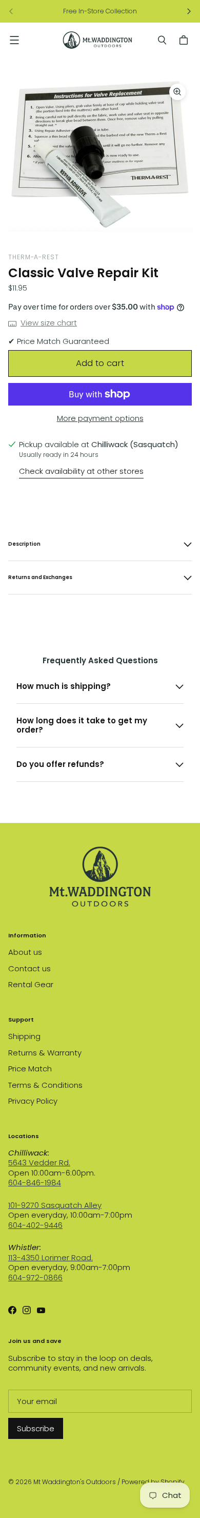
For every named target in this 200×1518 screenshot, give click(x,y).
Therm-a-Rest (33, 257)
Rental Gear (30, 984)
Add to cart (100, 363)
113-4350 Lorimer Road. (50, 1257)
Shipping (24, 1036)
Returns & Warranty (45, 1052)
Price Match (30, 1068)
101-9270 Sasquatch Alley (55, 1205)
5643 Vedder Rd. (39, 1162)
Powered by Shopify (153, 1481)
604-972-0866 (35, 1277)
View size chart (49, 323)
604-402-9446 (35, 1225)
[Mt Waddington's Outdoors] (97, 40)
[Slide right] (189, 11)
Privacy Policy (32, 1101)
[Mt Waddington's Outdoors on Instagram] (26, 1310)
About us (25, 952)
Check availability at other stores (81, 471)
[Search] (162, 40)
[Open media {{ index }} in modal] (100, 155)
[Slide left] (11, 11)
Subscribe (35, 1428)
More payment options (100, 418)
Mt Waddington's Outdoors (74, 1481)
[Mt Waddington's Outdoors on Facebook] (12, 1310)
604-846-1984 (34, 1182)
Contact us (29, 968)
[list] (100, 155)
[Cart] (185, 40)
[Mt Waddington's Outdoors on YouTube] (41, 1310)
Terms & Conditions (45, 1085)
